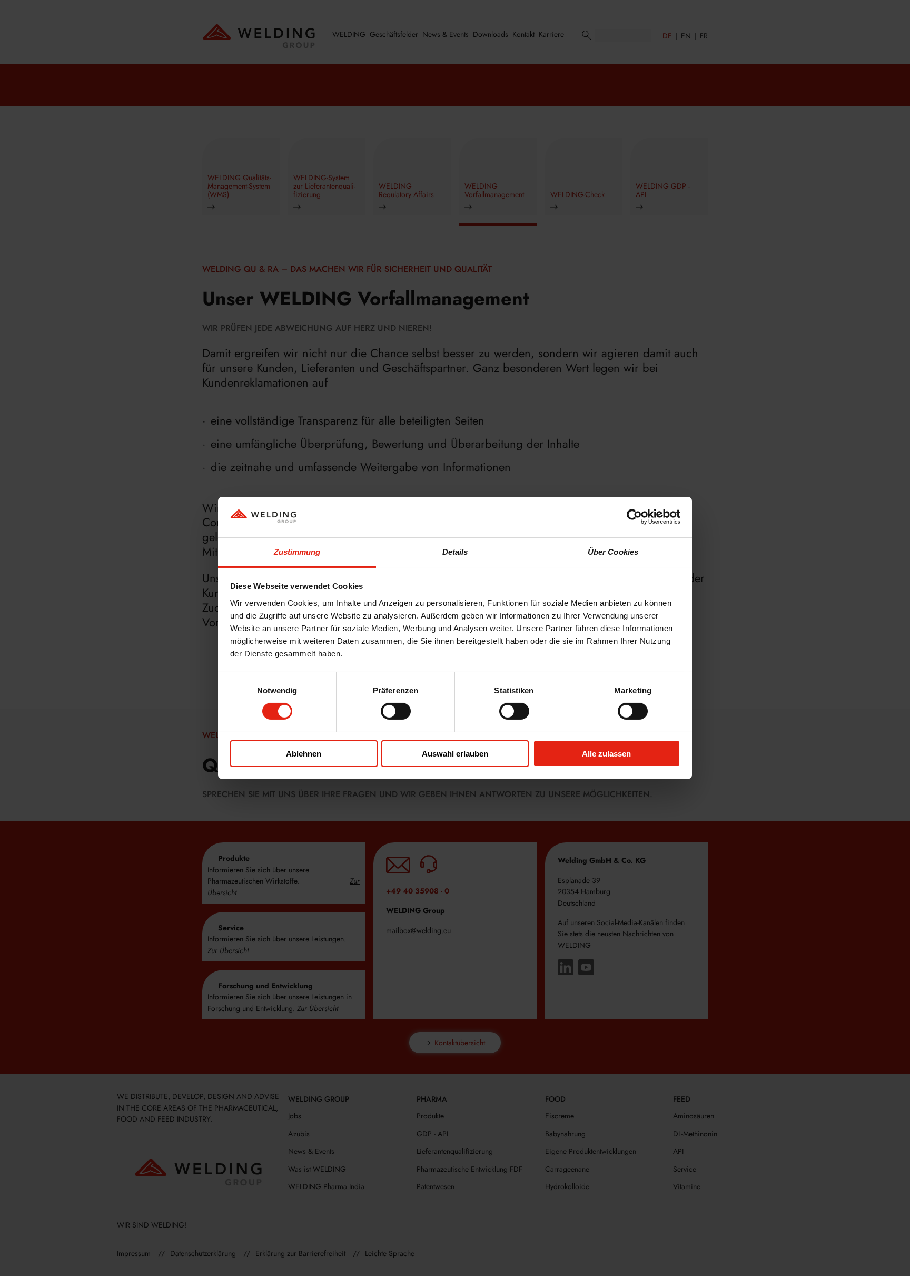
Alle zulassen (606, 753)
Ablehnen (303, 753)
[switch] (396, 711)
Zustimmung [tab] (297, 551)
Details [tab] (455, 551)
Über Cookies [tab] (613, 551)
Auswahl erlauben (455, 753)
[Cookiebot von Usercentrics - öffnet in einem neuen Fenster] (634, 517)
